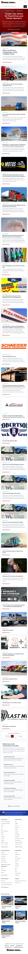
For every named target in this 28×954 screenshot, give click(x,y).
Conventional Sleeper (5, 821)
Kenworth (17, 860)
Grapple (2, 836)
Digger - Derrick (4, 842)
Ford (16, 862)
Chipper (2, 840)
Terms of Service (8, 947)
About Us (7, 945)
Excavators (3, 856)
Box (2, 829)
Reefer (16, 829)
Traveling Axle (18, 840)
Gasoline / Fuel (18, 844)
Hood (2, 868)
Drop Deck (17, 827)
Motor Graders (4, 862)
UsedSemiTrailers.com (18, 947)
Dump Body (3, 870)
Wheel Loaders (4, 854)
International (17, 858)
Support (12, 945)
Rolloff (2, 832)
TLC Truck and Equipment (6, 884)
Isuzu (16, 867)
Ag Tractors (3, 860)
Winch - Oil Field (4, 844)
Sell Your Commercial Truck (20, 880)
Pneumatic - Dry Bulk (19, 838)
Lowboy (16, 831)
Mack (16, 852)
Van (16, 821)
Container (17, 836)
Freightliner (17, 854)
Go (25, 6)
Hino (16, 871)
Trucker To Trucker (10, 10)
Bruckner (3, 880)
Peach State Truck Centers (6, 882)
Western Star (18, 873)
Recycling (3, 858)
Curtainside (17, 834)
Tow (2, 827)
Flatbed (16, 823)
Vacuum (2, 838)
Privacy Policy (19, 945)
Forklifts (2, 852)
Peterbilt (17, 863)
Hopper (16, 832)
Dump (2, 825)
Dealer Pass (17, 882)
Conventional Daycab (5, 823)
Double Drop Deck (19, 842)
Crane (2, 834)
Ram (16, 869)
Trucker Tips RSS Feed (15, 806)
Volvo (16, 856)
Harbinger (17, 875)
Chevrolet (17, 865)
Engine (2, 872)
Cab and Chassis (4, 831)
